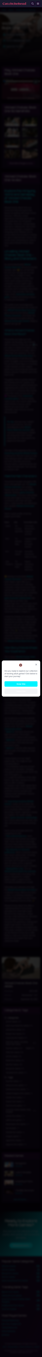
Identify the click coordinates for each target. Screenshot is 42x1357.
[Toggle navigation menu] (38, 3)
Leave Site (21, 691)
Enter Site (21, 684)
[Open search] (32, 3)
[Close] (36, 664)
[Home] (14, 3)
